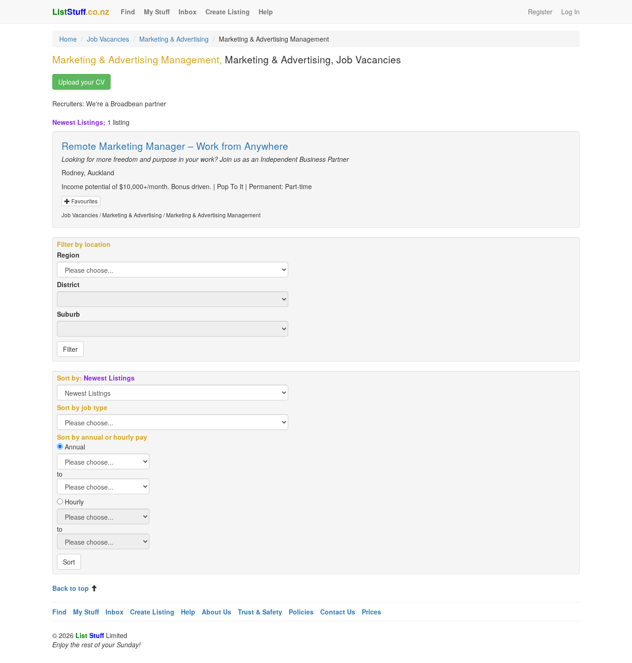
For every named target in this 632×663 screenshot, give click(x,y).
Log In (570, 11)
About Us (216, 611)
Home (68, 38)
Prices (371, 611)
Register (540, 11)
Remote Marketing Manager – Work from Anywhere (175, 146)
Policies (301, 611)
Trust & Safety (260, 611)
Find (128, 11)
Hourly (74, 501)
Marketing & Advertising (174, 38)
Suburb (68, 314)
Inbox (188, 11)
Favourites (84, 201)
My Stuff (157, 11)
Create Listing (227, 11)
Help (266, 11)
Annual (75, 446)
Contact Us (337, 611)
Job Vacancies (108, 38)
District (68, 284)
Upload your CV (81, 81)
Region (68, 254)
